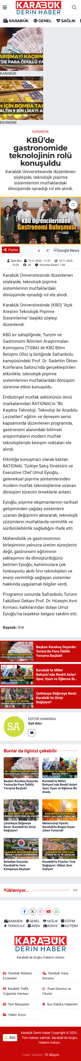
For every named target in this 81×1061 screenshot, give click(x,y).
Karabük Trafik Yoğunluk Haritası (16, 991)
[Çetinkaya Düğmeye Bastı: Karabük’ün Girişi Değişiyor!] (21, 809)
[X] (32, 911)
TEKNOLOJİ (16, 926)
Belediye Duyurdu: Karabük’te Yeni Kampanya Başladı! (17, 865)
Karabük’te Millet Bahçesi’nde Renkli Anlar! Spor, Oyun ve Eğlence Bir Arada (59, 786)
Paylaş (13, 250)
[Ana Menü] (5, 7)
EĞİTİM (70, 921)
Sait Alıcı (16, 260)
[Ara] (74, 7)
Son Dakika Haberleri (62, 1004)
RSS (12, 1038)
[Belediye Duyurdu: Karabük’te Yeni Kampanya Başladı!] (21, 848)
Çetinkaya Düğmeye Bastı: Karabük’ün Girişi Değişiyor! (20, 826)
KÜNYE (53, 926)
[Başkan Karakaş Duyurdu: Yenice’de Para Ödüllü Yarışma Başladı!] (21, 767)
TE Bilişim (51, 1055)
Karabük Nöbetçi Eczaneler (17, 975)
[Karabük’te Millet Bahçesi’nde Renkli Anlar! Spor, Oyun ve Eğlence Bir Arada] (59, 767)
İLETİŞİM (71, 926)
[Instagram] (40, 911)
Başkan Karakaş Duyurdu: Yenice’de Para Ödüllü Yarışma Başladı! (21, 784)
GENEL (44, 20)
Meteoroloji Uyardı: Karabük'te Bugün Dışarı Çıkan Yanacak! (58, 826)
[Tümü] (75, 890)
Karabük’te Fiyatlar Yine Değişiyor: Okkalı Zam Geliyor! (58, 865)
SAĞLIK (67, 20)
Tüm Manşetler (18, 1004)
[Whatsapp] (56, 911)
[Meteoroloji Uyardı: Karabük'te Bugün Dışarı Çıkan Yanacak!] (59, 809)
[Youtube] (48, 911)
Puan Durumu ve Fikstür (56, 991)
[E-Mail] (31, 732)
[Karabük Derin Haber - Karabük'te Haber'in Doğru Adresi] (38, 7)
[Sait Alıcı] (14, 726)
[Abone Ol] (66, 250)
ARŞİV (35, 926)
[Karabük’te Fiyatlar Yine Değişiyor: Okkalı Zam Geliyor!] (59, 848)
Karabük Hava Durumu (55, 975)
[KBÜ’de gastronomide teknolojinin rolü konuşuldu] (40, 221)
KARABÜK (18, 20)
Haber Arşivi (17, 1015)
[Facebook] (24, 911)
